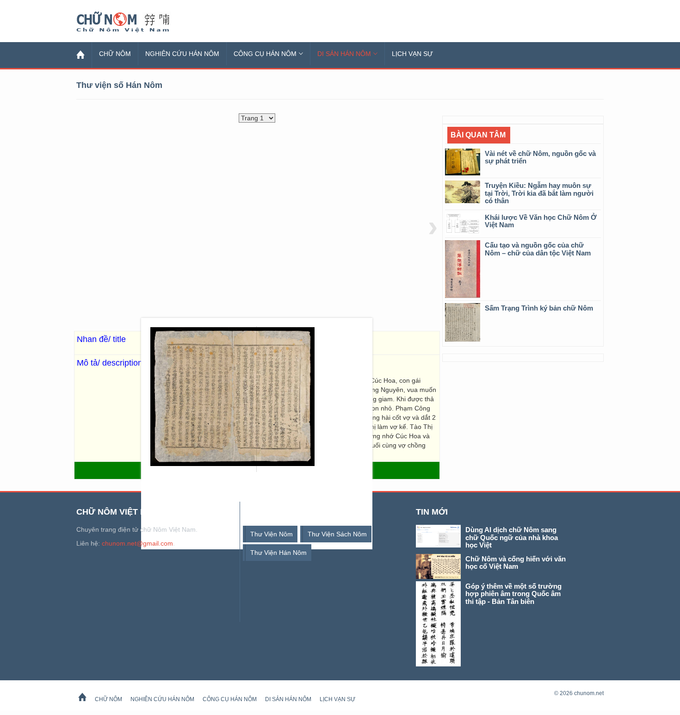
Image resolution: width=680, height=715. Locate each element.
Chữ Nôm (134, 22)
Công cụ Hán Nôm (265, 53)
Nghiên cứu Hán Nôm (182, 53)
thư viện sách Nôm (337, 534)
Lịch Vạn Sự (412, 53)
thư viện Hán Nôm (278, 552)
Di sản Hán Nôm (344, 53)
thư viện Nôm (271, 534)
